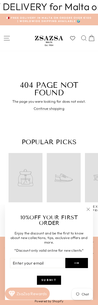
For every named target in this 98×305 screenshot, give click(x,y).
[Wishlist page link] (75, 38)
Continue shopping (49, 108)
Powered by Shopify (49, 301)
